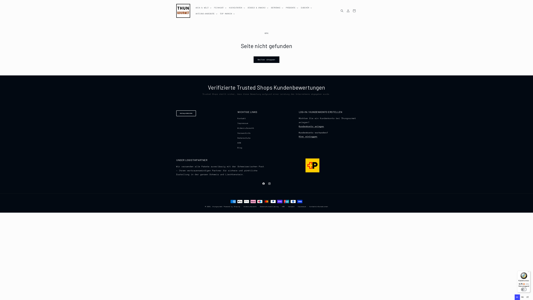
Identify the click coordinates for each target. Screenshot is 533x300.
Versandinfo (244, 133)
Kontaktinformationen (318, 207)
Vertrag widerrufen (186, 113)
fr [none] (522, 297)
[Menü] (528, 272)
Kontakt (241, 118)
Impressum (242, 123)
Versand (291, 207)
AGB (239, 143)
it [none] (527, 297)
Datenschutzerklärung (269, 207)
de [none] (517, 297)
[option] (522, 297)
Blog (239, 148)
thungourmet (217, 207)
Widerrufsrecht (245, 128)
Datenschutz (244, 138)
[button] (203, 8)
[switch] (524, 289)
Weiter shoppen (266, 59)
